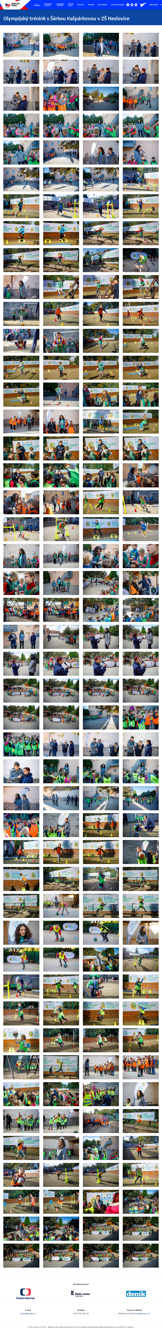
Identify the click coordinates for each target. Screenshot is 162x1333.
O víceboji (37, 4)
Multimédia (102, 5)
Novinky (91, 5)
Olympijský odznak (60, 4)
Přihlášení (154, 4)
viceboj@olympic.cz (28, 1313)
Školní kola (70, 4)
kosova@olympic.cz (141, 1313)
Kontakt (80, 5)
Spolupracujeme (118, 5)
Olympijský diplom (48, 4)
